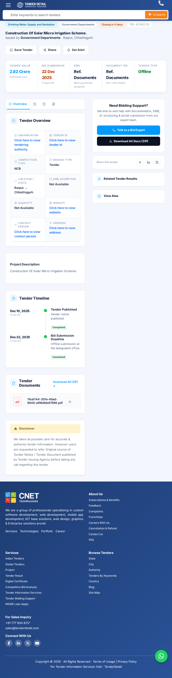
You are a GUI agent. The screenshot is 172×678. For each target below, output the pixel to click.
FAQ (91, 539)
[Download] (70, 401)
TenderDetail (113, 666)
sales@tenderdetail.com (22, 628)
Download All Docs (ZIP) (131, 141)
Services (11, 531)
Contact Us (96, 534)
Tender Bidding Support (20, 598)
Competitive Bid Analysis (21, 587)
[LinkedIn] (148, 162)
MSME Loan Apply (16, 604)
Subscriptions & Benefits (104, 500)
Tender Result (14, 575)
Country (94, 581)
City (91, 564)
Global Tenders (14, 564)
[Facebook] (140, 162)
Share (52, 50)
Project (10, 570)
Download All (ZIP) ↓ (65, 384)
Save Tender (23, 50)
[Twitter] (27, 643)
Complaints (96, 511)
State (92, 558)
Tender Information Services (23, 592)
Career (60, 531)
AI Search (158, 14)
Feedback (95, 505)
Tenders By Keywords (102, 575)
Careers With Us (99, 522)
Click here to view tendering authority (27, 144)
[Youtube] (37, 643)
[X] (157, 162)
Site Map (94, 592)
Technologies (29, 531)
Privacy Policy (127, 661)
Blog (91, 587)
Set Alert (78, 50)
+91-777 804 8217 (17, 623)
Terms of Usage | (105, 661)
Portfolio (47, 531)
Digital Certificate (16, 581)
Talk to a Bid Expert (131, 130)
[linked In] (18, 643)
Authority (94, 570)
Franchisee (96, 517)
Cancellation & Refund (103, 528)
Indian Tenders (14, 558)
